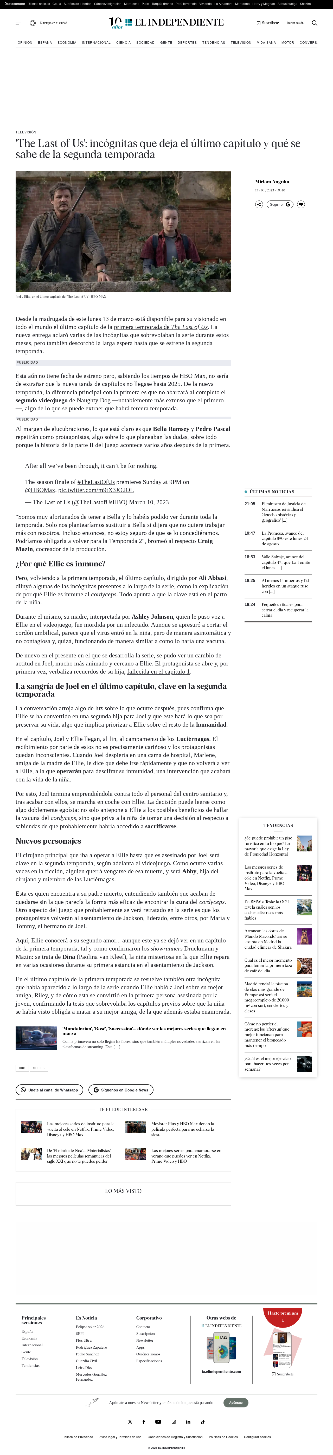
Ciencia (123, 42)
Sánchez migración (107, 3)
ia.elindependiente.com (221, 1372)
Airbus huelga (287, 3)
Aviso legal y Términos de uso (120, 1436)
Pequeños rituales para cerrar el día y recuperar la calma (285, 610)
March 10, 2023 (149, 502)
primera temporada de (161, 327)
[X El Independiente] (130, 1422)
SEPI (80, 1333)
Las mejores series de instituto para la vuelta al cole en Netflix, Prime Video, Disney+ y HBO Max (80, 1129)
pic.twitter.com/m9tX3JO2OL (96, 490)
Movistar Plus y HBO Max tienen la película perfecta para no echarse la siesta (182, 1129)
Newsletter (144, 1340)
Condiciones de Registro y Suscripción (175, 1436)
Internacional (96, 42)
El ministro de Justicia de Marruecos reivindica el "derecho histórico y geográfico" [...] (284, 511)
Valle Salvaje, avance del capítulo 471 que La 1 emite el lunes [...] (286, 562)
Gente (166, 42)
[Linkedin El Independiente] (188, 1422)
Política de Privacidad (77, 1436)
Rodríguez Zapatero (91, 1347)
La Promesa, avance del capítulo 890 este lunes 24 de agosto (285, 539)
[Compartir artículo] (259, 204)
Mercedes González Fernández (91, 1377)
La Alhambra (223, 3)
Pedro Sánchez (87, 1354)
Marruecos (131, 3)
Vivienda (205, 3)
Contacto (143, 1327)
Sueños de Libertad (78, 3)
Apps (140, 1347)
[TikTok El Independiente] (203, 1423)
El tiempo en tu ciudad (53, 23)
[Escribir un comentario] (301, 204)
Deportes (187, 42)
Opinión (25, 42)
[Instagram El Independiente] (174, 1422)
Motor (287, 42)
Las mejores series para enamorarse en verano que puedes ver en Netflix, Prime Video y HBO (186, 1156)
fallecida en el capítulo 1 (158, 671)
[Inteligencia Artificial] (221, 1362)
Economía (66, 42)
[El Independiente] (166, 23)
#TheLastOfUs (96, 481)
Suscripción (145, 1333)
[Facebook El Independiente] (144, 1422)
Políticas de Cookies (223, 1436)
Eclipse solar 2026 (90, 1327)
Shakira (305, 3)
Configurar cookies (257, 1436)
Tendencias (213, 42)
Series (39, 1068)
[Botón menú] (18, 23)
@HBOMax (40, 490)
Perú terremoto (186, 3)
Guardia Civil (86, 1361)
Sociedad (145, 42)
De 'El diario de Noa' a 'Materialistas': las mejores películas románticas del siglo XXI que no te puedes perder (79, 1156)
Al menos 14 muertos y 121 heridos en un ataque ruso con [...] (285, 586)
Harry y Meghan (263, 3)
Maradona (242, 3)
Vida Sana (266, 42)
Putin (145, 3)
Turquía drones (162, 3)
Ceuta (57, 3)
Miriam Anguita (272, 181)
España (45, 42)
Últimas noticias (39, 3)
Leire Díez (84, 1368)
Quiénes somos (148, 1354)
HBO (22, 1068)
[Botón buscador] (314, 23)
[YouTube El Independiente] (158, 1422)
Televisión (241, 42)
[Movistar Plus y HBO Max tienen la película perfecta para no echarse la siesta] (135, 1129)
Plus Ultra (84, 1340)
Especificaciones (149, 1361)
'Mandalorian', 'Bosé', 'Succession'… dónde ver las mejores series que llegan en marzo (144, 1031)
